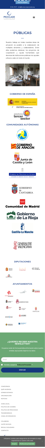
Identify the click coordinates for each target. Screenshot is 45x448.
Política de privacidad (27, 444)
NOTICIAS (4, 398)
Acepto (14, 444)
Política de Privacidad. (24, 365)
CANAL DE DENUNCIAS (8, 416)
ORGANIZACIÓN (6, 395)
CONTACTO (5, 430)
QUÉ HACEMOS (6, 389)
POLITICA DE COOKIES (8, 407)
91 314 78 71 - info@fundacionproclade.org (22, 7)
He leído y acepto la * (18, 365)
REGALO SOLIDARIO (7, 427)
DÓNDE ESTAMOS (7, 392)
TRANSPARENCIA (6, 413)
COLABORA (5, 421)
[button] (22, 2)
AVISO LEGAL (5, 404)
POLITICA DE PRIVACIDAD (9, 410)
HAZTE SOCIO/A (6, 424)
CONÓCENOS (5, 386)
